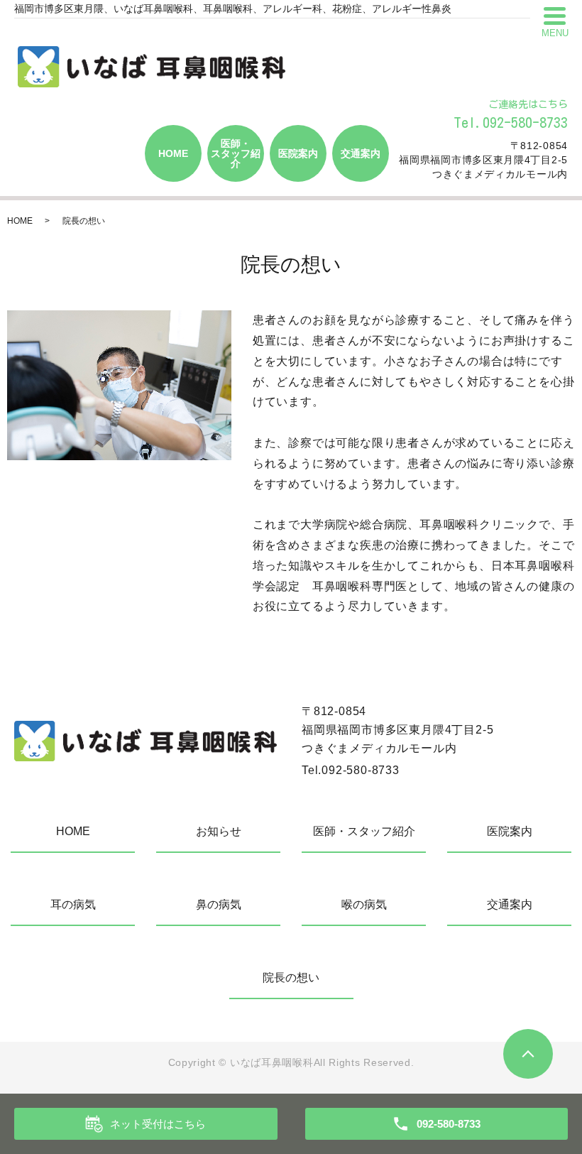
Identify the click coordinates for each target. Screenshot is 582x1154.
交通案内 (360, 153)
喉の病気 (364, 904)
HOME (173, 153)
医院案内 (298, 153)
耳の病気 (73, 904)
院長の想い (291, 977)
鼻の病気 (218, 904)
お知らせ (218, 831)
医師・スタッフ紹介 (235, 153)
